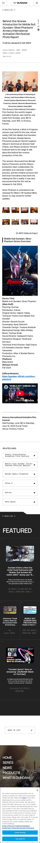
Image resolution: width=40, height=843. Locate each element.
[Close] (37, 790)
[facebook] (38, 30)
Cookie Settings (20, 832)
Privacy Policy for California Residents (16, 826)
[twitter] (38, 26)
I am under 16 (20, 839)
